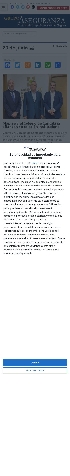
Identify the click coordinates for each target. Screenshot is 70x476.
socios (35, 163)
